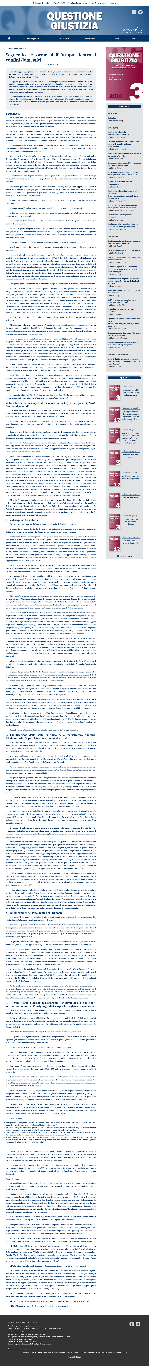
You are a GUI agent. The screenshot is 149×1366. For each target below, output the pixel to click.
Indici (134, 38)
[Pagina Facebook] (134, 12)
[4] (79, 495)
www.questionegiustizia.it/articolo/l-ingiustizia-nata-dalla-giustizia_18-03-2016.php (40, 1296)
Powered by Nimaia (74, 1357)
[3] (60, 432)
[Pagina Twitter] (140, 12)
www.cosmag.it (79, 1266)
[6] (39, 1086)
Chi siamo (64, 38)
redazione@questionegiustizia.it (40, 1344)
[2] (63, 416)
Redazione (90, 38)
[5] (31, 885)
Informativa (111, 3)
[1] (95, 131)
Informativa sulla (17, 1349)
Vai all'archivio (125, 556)
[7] (43, 1168)
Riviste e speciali (31, 38)
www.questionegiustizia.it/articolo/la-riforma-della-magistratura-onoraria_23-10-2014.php (43, 1258)
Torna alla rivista (16, 49)
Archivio (114, 38)
